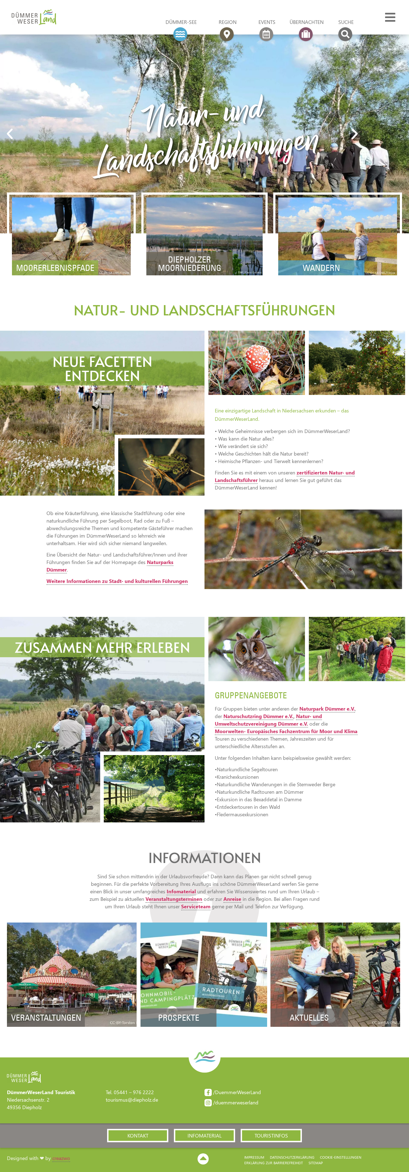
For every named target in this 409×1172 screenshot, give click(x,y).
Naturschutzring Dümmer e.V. (258, 716)
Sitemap (316, 1162)
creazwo (61, 1158)
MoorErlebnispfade (55, 268)
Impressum (254, 1157)
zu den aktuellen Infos (335, 997)
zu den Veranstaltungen (72, 997)
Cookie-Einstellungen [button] (340, 1157)
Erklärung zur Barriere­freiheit (273, 1162)
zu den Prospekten (204, 1004)
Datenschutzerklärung (292, 1157)
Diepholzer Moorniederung (189, 263)
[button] (32, 134)
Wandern (321, 268)
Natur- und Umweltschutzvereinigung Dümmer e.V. (268, 720)
